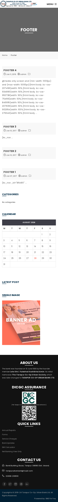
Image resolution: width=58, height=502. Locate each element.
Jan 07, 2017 (11, 176)
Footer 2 (10, 151)
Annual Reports (9, 430)
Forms (5, 434)
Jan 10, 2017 (11, 130)
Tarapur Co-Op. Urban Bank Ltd (36, 492)
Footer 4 (10, 70)
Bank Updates (8, 443)
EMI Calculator (8, 447)
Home (4, 55)
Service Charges (9, 439)
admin (23, 74)
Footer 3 (10, 126)
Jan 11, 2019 (11, 74)
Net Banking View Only (12, 451)
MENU (50, 4)
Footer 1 (10, 172)
